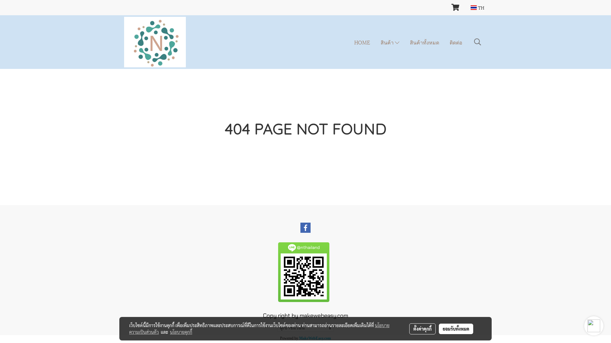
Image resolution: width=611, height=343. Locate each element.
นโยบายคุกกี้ (181, 332)
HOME (362, 42)
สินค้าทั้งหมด (424, 42)
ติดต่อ (456, 42)
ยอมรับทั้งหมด (456, 329)
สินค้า (388, 42)
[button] (478, 42)
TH (480, 7)
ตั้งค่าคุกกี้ (422, 329)
